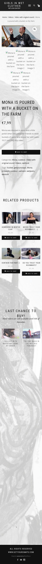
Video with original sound (24, 17)
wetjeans (31, 171)
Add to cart (22, 152)
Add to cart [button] (12, 238)
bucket (10, 167)
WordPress (27, 556)
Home (4, 17)
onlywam (6, 171)
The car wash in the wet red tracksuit (10, 343)
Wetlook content (14, 8)
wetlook (25, 163)
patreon (22, 171)
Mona (14, 160)
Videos (10, 17)
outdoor (21, 160)
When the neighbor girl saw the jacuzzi (31, 343)
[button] (35, 29)
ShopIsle (14, 556)
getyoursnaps (20, 167)
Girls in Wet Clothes (14, 4)
